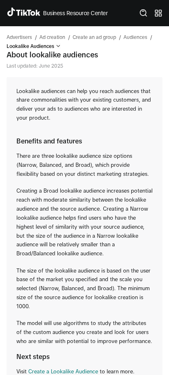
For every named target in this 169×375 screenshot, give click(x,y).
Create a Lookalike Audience (63, 371)
